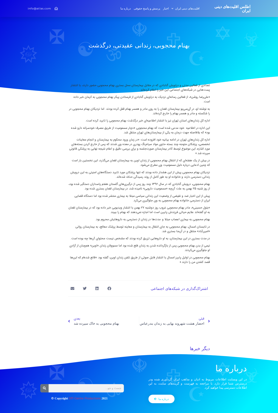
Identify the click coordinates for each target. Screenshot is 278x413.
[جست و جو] (44, 388)
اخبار (166, 8)
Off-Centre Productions (85, 398)
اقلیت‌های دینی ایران (187, 8)
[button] (109, 288)
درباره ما (125, 8)
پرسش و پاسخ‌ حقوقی (147, 8)
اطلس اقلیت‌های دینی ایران (232, 8)
